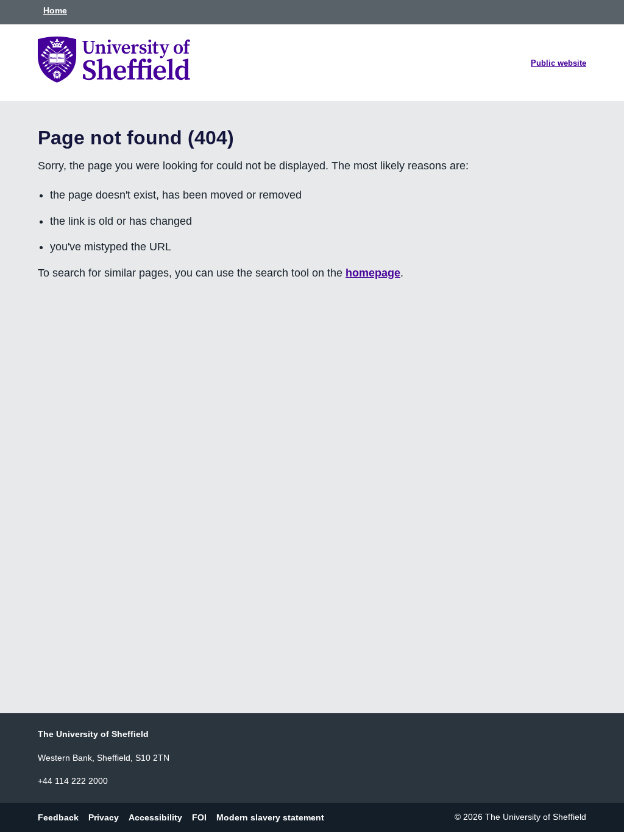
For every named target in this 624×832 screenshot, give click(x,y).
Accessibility (155, 817)
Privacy (103, 817)
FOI (199, 817)
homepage (373, 273)
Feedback (58, 817)
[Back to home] (114, 79)
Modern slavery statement (270, 817)
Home (55, 10)
